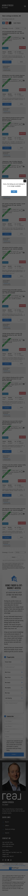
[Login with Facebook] (3, 24)
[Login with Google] (7, 24)
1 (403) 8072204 (6, 69)
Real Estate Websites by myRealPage (17, 865)
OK (14, 191)
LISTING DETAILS (6, 62)
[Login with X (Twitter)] (10, 24)
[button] (3, 860)
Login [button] (17, 23)
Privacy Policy (5, 865)
